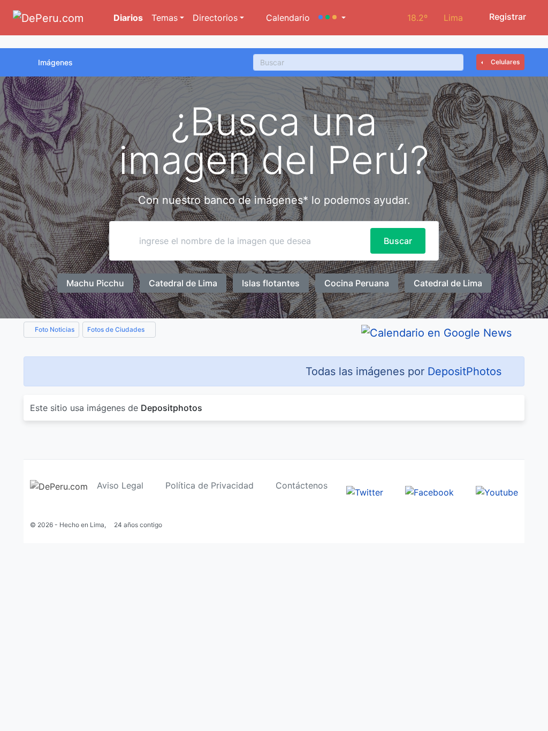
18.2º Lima (435, 17)
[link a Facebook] (429, 491)
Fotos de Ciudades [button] (116, 329)
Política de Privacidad (209, 485)
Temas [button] (164, 17)
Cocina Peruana (356, 283)
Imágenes (55, 62)
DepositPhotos (464, 371)
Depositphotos (171, 407)
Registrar (506, 16)
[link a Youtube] (497, 491)
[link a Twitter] (364, 491)
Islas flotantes (271, 283)
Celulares (504, 62)
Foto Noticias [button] (53, 329)
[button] (332, 17)
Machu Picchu (95, 283)
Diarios (127, 17)
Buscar (398, 240)
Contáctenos (302, 485)
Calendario (286, 17)
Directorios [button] (215, 17)
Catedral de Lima (183, 283)
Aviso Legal (120, 485)
